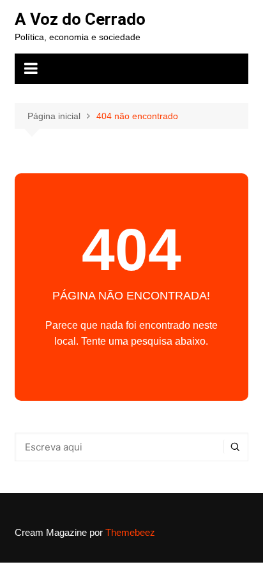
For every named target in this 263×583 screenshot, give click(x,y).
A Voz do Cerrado (80, 19)
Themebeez (130, 532)
